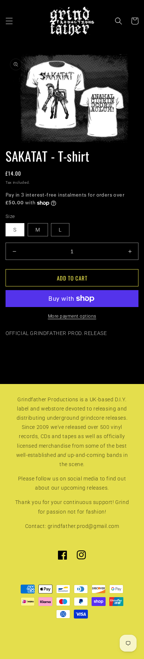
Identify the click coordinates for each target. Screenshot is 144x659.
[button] (9, 21)
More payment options (72, 316)
